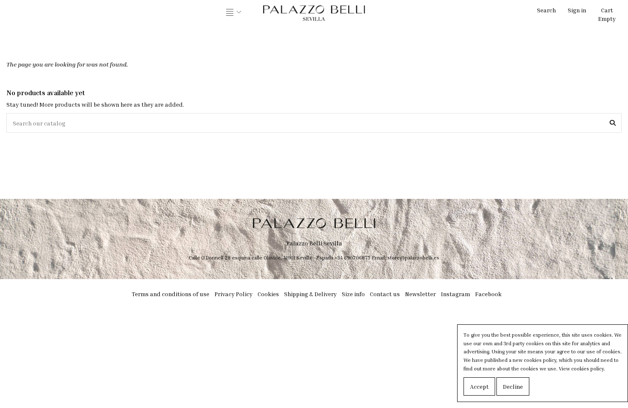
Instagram (455, 293)
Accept (479, 386)
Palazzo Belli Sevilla (314, 243)
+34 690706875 (352, 257)
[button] (234, 12)
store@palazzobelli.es (413, 257)
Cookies (268, 293)
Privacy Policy (233, 293)
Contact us (385, 293)
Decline (513, 386)
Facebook (488, 293)
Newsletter (420, 293)
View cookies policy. (582, 368)
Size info (353, 293)
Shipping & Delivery (310, 293)
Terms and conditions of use (170, 293)
